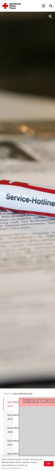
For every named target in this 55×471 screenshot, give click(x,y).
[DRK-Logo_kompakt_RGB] (11, 6)
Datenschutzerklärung (11, 468)
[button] (43, 6)
